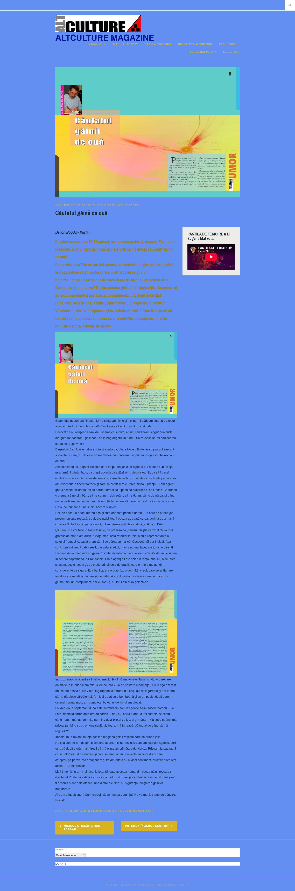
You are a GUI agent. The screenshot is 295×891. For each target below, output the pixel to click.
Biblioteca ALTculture (195, 44)
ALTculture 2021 (107, 205)
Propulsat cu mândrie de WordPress (129, 884)
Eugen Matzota (201, 52)
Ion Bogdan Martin (132, 810)
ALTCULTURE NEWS (125, 44)
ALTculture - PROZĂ (83, 205)
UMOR (149, 810)
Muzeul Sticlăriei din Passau (82, 827)
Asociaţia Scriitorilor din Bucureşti (94, 810)
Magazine (95, 44)
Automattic (180, 884)
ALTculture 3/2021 (128, 205)
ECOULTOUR (227, 44)
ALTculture (62, 205)
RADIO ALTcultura (158, 44)
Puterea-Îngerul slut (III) (147, 826)
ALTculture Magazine (104, 37)
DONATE (61, 864)
